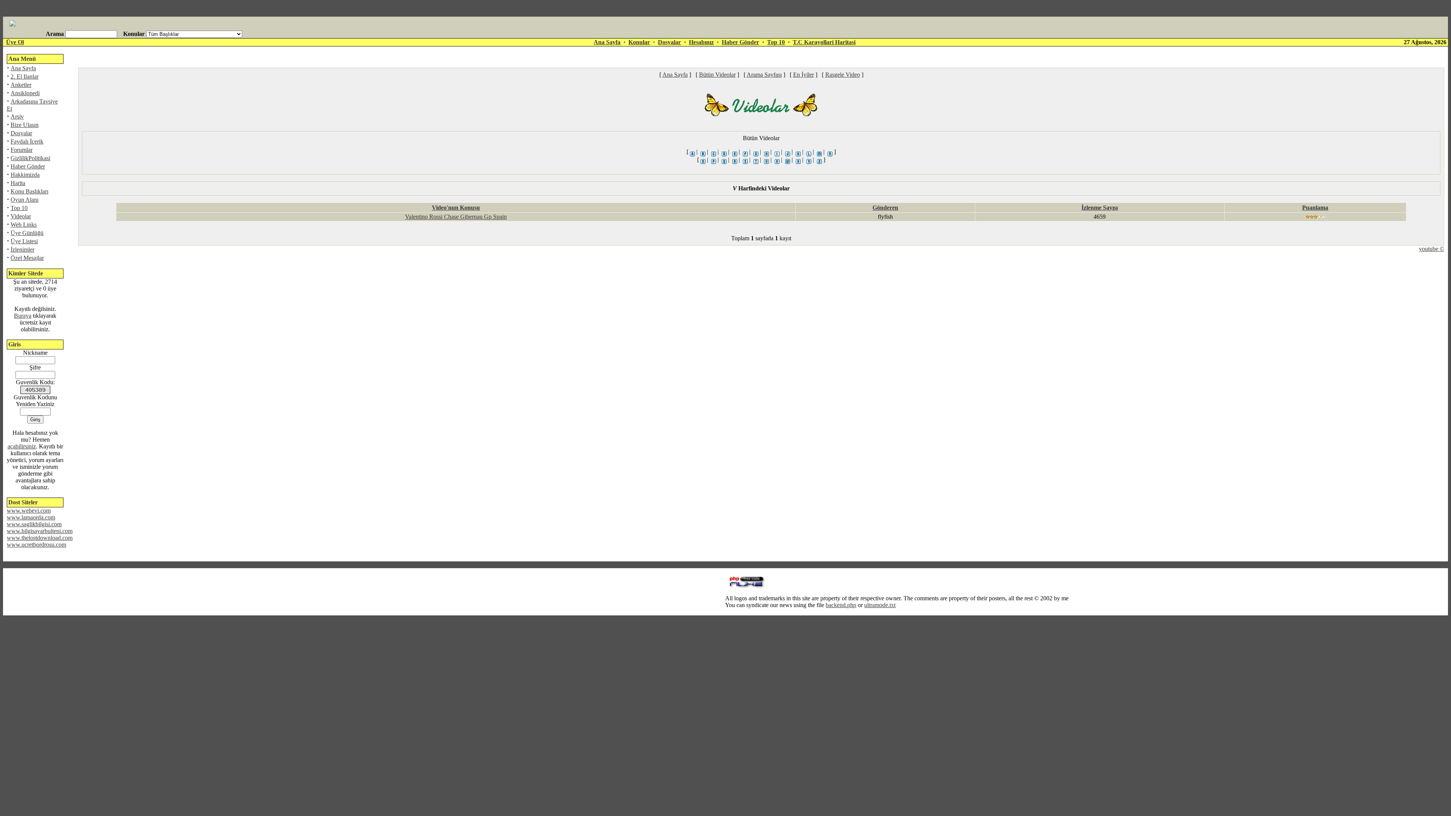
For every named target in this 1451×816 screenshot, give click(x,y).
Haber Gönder (740, 42)
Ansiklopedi (25, 93)
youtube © (1431, 249)
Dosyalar (669, 42)
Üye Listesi (24, 241)
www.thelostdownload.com (40, 538)
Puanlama (1315, 207)
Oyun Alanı (25, 199)
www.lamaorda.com (31, 517)
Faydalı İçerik (27, 141)
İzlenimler (22, 249)
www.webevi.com (29, 510)
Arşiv (17, 116)
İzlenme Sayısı (1099, 207)
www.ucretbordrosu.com (36, 544)
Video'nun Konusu (456, 207)
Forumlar (21, 150)
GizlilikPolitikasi (30, 158)
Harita (18, 183)
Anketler (21, 85)
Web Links (24, 224)
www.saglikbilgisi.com (34, 524)
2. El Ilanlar (25, 76)
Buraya (22, 315)
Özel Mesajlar (27, 258)
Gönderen (885, 207)
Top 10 (776, 42)
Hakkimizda (25, 175)
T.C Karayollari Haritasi (824, 42)
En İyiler (803, 74)
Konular (639, 42)
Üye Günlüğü (27, 233)
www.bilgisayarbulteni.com (40, 531)
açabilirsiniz (22, 446)
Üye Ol (15, 42)
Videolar (21, 216)
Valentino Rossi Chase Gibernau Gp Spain (456, 216)
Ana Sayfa (607, 42)
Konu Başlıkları (29, 191)
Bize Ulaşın (25, 125)
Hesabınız (701, 42)
